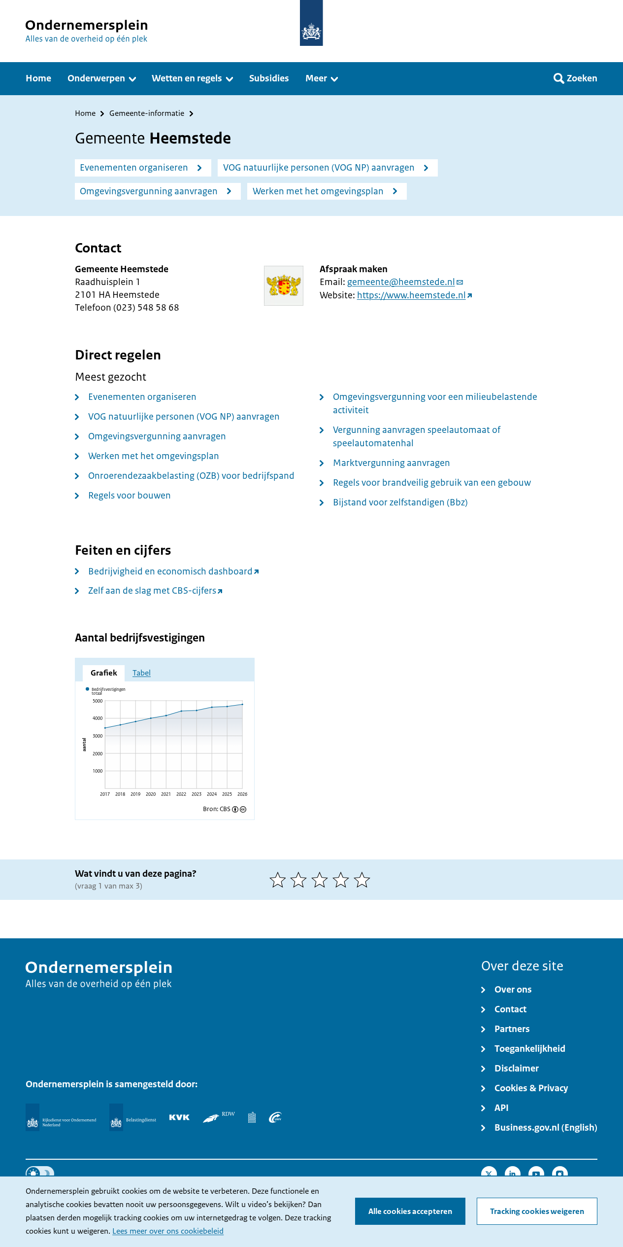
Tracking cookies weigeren (537, 1211)
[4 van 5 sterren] (343, 880)
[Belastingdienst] (132, 1117)
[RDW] (219, 1117)
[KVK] (179, 1117)
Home (85, 113)
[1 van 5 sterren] (280, 880)
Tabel (141, 673)
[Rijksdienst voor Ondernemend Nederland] (61, 1117)
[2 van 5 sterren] (300, 880)
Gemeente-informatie (146, 113)
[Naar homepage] (311, 23)
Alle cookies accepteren (410, 1211)
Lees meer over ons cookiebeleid (168, 1231)
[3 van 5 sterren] (321, 880)
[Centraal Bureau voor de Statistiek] (252, 1117)
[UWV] (275, 1117)
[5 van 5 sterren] (364, 880)
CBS (225, 809)
